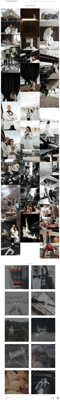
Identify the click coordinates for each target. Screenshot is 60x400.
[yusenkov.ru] (11, 1)
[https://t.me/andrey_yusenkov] (53, 397)
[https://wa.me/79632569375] (52, 397)
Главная (54, 1)
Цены (51, 1)
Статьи (48, 1)
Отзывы (44, 1)
